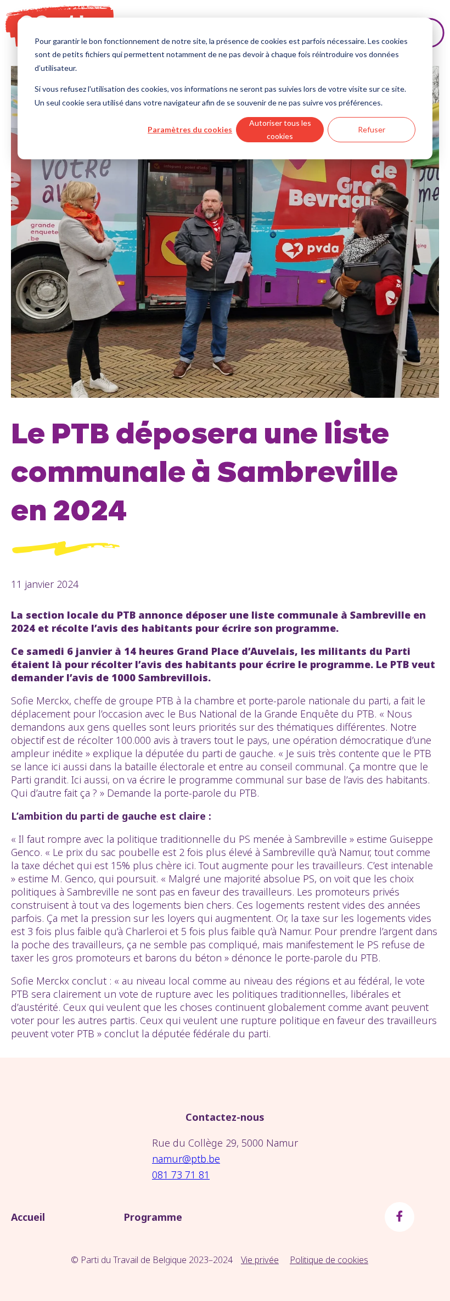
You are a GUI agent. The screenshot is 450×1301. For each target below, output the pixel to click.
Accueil (28, 1217)
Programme (152, 1217)
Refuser (371, 129)
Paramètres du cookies (190, 129)
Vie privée (260, 1260)
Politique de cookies (329, 1260)
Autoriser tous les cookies (280, 129)
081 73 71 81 (181, 1174)
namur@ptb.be (186, 1158)
